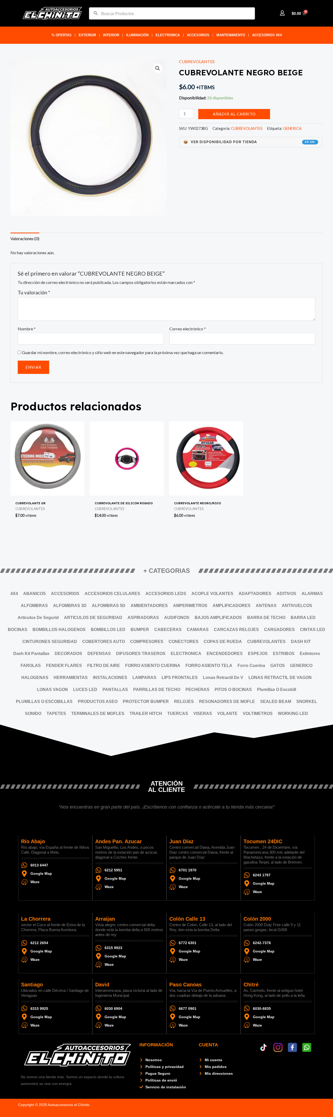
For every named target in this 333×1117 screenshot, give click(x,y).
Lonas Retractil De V (223, 677)
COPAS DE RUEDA (223, 641)
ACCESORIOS (198, 35)
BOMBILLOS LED (108, 629)
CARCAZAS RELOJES (236, 629)
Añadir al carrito (234, 114)
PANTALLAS (115, 689)
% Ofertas (62, 35)
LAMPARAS (144, 677)
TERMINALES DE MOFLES (97, 713)
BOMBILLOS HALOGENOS (59, 629)
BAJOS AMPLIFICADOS (218, 617)
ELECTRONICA (168, 35)
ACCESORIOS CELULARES (112, 593)
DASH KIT (301, 641)
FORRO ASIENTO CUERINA (152, 665)
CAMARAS (198, 629)
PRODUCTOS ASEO (98, 701)
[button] (157, 68)
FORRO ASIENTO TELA (208, 665)
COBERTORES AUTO (103, 641)
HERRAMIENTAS (71, 677)
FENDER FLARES (64, 665)
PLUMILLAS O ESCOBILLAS (44, 701)
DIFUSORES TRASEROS (140, 653)
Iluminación (137, 35)
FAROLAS (31, 665)
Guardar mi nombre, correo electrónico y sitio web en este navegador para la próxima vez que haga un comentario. (122, 352)
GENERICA (292, 128)
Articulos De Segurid (38, 617)
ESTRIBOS (283, 653)
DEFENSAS (99, 653)
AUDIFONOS (176, 617)
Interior (111, 35)
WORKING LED (293, 713)
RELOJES (184, 701)
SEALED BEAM (275, 701)
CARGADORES (279, 629)
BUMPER (140, 629)
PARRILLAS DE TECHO (156, 689)
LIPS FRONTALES (180, 677)
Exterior (87, 35)
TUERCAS (177, 713)
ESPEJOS (258, 653)
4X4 (14, 593)
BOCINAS (17, 629)
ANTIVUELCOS (297, 605)
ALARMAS (312, 593)
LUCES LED (85, 689)
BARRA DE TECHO (266, 617)
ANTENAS (266, 605)
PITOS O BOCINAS (233, 689)
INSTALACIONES (110, 677)
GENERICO (301, 665)
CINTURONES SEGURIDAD (49, 641)
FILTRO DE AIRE (103, 665)
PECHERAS (197, 689)
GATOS (277, 665)
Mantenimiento (230, 35)
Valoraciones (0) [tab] (24, 238)
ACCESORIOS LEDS (165, 593)
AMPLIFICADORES (232, 605)
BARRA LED (303, 617)
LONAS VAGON (52, 689)
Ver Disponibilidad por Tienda (249, 142)
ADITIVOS (286, 593)
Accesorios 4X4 (267, 35)
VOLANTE (227, 713)
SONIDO (33, 713)
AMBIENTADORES (149, 605)
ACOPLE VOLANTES (212, 593)
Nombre (27, 328)
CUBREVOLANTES (197, 61)
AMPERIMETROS (190, 605)
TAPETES (56, 713)
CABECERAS (168, 629)
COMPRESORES (146, 641)
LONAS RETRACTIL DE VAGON (280, 677)
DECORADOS (68, 653)
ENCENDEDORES (225, 653)
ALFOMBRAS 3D (70, 605)
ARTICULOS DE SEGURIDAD (93, 617)
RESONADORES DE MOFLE (227, 701)
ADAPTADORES (255, 593)
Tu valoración (34, 292)
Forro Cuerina (251, 665)
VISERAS (202, 713)
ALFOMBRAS (34, 605)
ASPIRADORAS (143, 617)
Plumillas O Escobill (276, 689)
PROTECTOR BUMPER (146, 701)
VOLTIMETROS (258, 713)
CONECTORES (183, 641)
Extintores (310, 653)
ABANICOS (34, 593)
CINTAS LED (312, 629)
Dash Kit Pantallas (31, 653)
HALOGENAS (34, 677)
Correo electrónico (187, 328)
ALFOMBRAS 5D (108, 605)
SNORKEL (306, 701)
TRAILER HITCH (146, 713)
